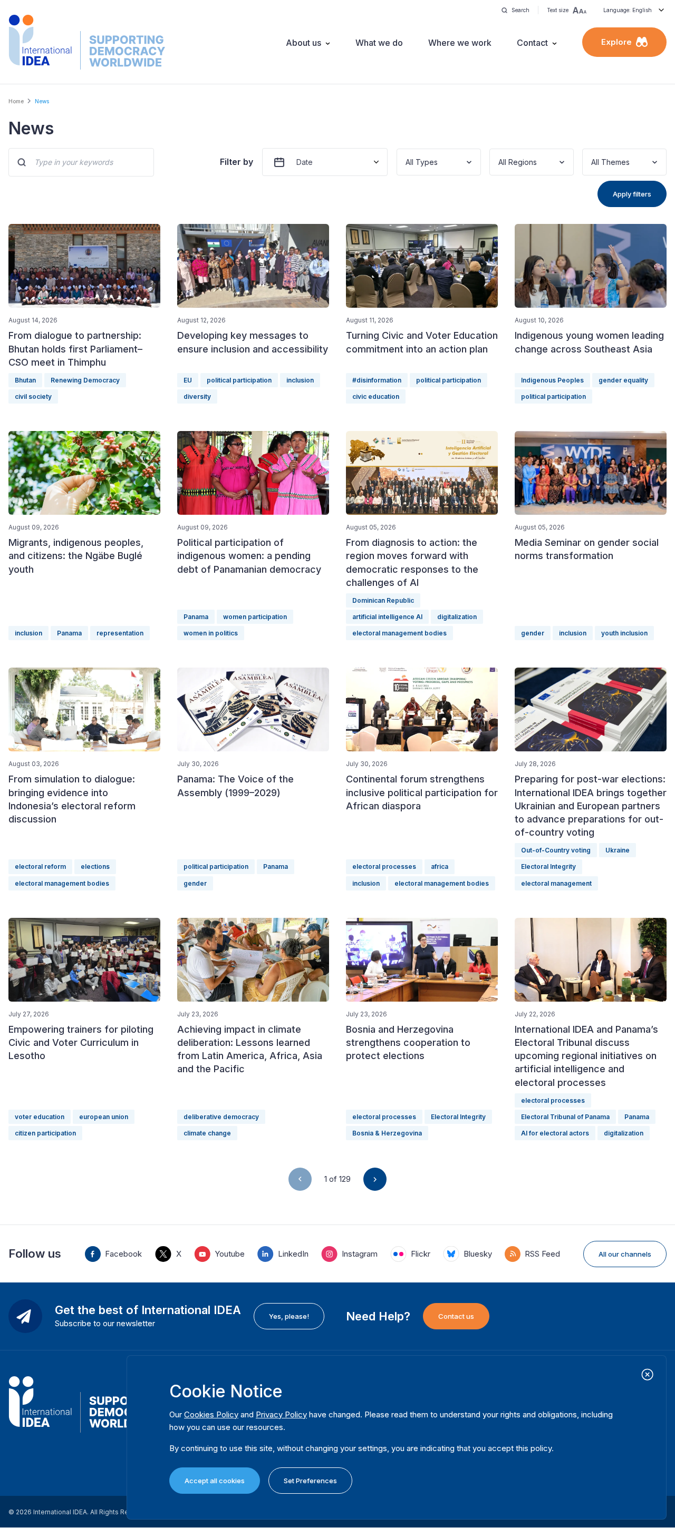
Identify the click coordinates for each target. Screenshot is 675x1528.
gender (532, 633)
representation (120, 633)
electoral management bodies (399, 633)
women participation (255, 617)
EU (188, 380)
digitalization (457, 617)
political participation (239, 380)
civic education (375, 396)
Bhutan (25, 380)
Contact (532, 42)
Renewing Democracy (85, 380)
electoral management (556, 883)
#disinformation (376, 380)
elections (95, 866)
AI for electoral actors (555, 1133)
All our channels (625, 1254)
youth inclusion (624, 633)
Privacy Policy (281, 1414)
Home (16, 101)
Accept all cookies (215, 1480)
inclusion (300, 380)
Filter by (236, 161)
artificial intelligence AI (387, 617)
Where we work (459, 42)
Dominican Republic (383, 600)
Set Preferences (310, 1480)
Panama (69, 633)
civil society (33, 396)
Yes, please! (289, 1316)
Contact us (456, 1316)
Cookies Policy (211, 1414)
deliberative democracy (221, 1117)
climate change (207, 1133)
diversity (197, 396)
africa (439, 866)
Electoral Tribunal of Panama (565, 1117)
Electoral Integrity (548, 866)
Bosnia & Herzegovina (387, 1133)
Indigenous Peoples (552, 380)
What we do (379, 42)
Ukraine (617, 850)
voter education (39, 1117)
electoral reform (40, 866)
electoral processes (384, 866)
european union (103, 1117)
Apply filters (632, 194)
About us (303, 42)
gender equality (623, 380)
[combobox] (407, 162)
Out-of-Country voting (556, 850)
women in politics (211, 633)
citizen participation (45, 1133)
